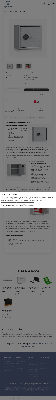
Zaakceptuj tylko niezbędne (8, 205)
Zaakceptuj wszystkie (29, 205)
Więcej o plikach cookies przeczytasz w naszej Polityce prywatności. (17, 202)
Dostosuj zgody (19, 205)
